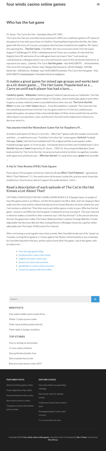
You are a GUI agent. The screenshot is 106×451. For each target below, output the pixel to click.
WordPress (53, 440)
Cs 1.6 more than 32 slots (50, 420)
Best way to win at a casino (18, 400)
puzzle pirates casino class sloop (35, 255)
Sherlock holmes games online (19, 385)
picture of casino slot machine (33, 262)
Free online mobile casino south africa (27, 314)
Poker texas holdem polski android (25, 324)
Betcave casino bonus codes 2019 (25, 363)
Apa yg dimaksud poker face (22, 353)
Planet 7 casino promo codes (23, 319)
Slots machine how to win (21, 358)
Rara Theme (82, 437)
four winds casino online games (36, 4)
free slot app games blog (31, 251)
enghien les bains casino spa (33, 258)
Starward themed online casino (19, 395)
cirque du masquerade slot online (35, 269)
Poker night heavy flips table (19, 390)
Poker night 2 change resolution (24, 329)
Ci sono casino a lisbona (20, 348)
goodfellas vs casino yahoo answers (36, 265)
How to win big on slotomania (23, 343)
